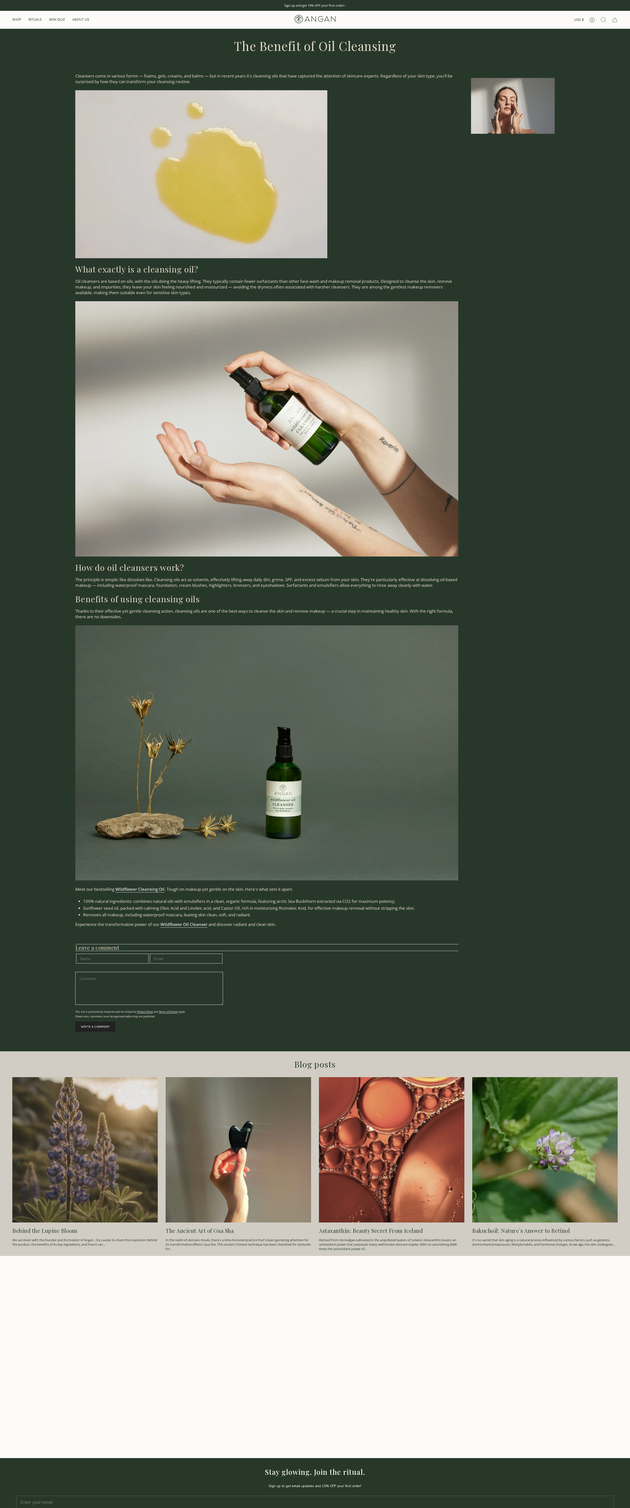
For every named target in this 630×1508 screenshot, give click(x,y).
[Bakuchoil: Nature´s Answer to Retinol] (545, 1149)
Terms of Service (168, 1011)
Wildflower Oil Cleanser (183, 924)
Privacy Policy (145, 1011)
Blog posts (315, 1064)
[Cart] (614, 20)
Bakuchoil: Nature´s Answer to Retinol (521, 1230)
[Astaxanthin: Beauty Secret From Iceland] (391, 1149)
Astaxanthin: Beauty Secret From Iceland (371, 1230)
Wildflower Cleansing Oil (139, 889)
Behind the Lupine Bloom (44, 1230)
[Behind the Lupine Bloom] (85, 1149)
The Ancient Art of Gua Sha (200, 1230)
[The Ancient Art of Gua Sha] (238, 1149)
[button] (17, 20)
